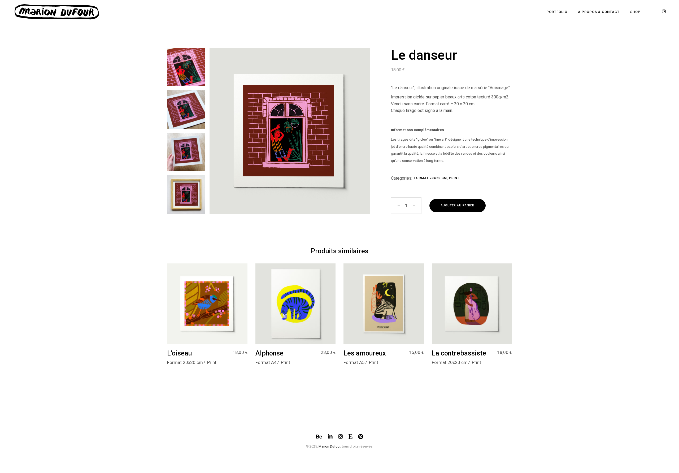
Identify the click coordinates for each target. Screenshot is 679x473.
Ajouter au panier (457, 205)
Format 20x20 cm (430, 178)
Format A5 (354, 362)
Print (454, 178)
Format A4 (266, 362)
